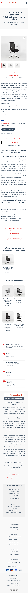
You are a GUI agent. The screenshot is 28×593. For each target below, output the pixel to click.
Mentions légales (13, 578)
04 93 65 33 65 (15, 510)
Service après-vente (14, 544)
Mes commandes (14, 559)
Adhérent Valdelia (14, 530)
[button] (24, 38)
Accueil (6, 22)
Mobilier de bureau (14, 22)
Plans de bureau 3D (14, 539)
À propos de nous (14, 524)
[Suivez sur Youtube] (17, 590)
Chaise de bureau (14, 24)
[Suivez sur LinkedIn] (11, 590)
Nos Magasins (14, 527)
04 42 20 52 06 (15, 498)
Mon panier (14, 557)
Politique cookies (13, 583)
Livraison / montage (14, 542)
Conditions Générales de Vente (14, 580)
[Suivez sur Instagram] (14, 590)
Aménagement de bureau (14, 536)
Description (14, 142)
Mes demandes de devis (14, 562)
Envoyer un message (14, 238)
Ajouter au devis (8, 129)
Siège (21, 22)
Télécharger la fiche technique (15, 138)
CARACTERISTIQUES (14, 145)
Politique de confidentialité (14, 585)
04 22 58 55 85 (14, 233)
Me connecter (14, 551)
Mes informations (14, 554)
